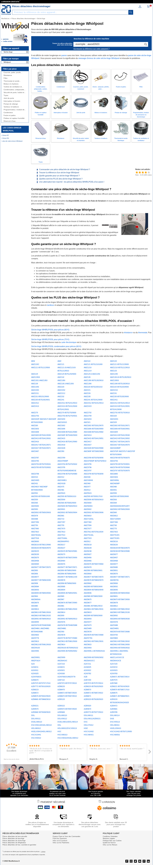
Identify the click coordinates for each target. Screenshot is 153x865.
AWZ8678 (114, 603)
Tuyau (6, 95)
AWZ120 (113, 361)
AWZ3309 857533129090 (41, 435)
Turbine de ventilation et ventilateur (13, 87)
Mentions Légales (109, 838)
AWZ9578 (87, 632)
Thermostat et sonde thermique (11, 81)
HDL (59, 725)
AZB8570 (87, 690)
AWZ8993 (87, 619)
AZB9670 (87, 709)
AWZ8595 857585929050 (41, 593)
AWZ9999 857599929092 (93, 657)
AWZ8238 (87, 551)
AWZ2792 (87, 413)
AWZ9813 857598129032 (120, 641)
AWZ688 (34, 519)
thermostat (142, 333)
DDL (33, 715)
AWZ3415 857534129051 (93, 438)
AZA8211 (34, 667)
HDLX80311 (115, 725)
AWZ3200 (61, 419)
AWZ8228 (87, 548)
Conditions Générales (110, 836)
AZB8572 (34, 693)
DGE (112, 719)
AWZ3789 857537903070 (120, 458)
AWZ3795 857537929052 (41, 467)
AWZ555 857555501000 (40, 496)
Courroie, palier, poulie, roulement (12, 72)
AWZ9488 (114, 625)
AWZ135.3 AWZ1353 (39, 380)
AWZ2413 (35, 406)
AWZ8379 (35, 558)
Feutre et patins (10, 115)
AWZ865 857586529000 (93, 596)
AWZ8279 (61, 554)
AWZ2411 (114, 400)
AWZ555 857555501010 (66, 496)
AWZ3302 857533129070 (93, 425)
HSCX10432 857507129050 (121, 731)
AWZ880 (34, 606)
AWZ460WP (115, 483)
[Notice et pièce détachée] (6, 10)
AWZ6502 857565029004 (67, 512)
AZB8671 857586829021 (119, 696)
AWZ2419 (87, 406)
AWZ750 (34, 525)
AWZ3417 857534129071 (41, 445)
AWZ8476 (61, 564)
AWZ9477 (87, 622)
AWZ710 (60, 519)
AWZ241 (60, 400)
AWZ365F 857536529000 (94, 451)
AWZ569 (113, 503)
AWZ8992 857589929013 (67, 619)
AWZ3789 (61, 458)
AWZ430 (87, 477)
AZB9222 (61, 706)
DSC (86, 722)
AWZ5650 (87, 503)
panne (64, 55)
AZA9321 (61, 670)
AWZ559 (34, 500)
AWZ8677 (87, 603)
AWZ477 (87, 487)
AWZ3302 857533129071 (120, 425)
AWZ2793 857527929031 (67, 416)
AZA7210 (61, 664)
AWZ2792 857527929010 (120, 413)
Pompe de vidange (11, 104)
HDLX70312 (88, 725)
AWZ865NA (35, 599)
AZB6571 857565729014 (119, 677)
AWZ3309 (114, 432)
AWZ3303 (35, 429)
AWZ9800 (114, 638)
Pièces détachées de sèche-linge (14, 840)
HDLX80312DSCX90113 (67, 728)
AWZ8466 (87, 561)
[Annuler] (27, 52)
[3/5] (142, 172)
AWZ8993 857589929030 (120, 619)
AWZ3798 (35, 474)
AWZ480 (113, 487)
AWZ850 (34, 570)
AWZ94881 (61, 628)
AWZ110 (87, 361)
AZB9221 (34, 706)
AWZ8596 (87, 593)
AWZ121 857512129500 (40, 367)
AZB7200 (87, 680)
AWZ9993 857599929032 (120, 648)
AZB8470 (61, 690)
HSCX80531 (115, 735)
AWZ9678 (61, 635)
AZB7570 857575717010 (40, 683)
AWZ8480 (114, 567)
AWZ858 (34, 583)
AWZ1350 (61, 380)
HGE (86, 728)
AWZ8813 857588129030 (67, 609)
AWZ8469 (35, 564)
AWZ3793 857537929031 (41, 464)
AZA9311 (34, 670)
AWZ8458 (35, 561)
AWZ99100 (35, 648)
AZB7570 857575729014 (93, 683)
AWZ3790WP (62, 461)
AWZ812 (87, 541)
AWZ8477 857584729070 (41, 567)
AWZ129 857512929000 (66, 374)
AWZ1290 (114, 374)
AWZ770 (113, 529)
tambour (51, 305)
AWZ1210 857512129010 (120, 367)
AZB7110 (61, 680)
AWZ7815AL (36, 535)
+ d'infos (43, 851)
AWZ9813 (35, 641)
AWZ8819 (87, 612)
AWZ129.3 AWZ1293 (92, 374)
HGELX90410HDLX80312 (41, 731)
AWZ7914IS (114, 535)
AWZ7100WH (115, 519)
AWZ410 (34, 477)
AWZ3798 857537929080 (67, 474)
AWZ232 (60, 396)
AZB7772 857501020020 (40, 686)
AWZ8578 (61, 580)
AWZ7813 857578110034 (93, 532)
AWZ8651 (114, 596)
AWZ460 (87, 483)
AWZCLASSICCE (117, 657)
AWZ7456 (35, 522)
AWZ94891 (114, 628)
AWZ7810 (35, 532)
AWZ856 (34, 574)
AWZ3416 (35, 442)
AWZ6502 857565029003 (41, 512)
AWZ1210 (87, 367)
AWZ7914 (61, 535)
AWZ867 (60, 599)
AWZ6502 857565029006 (93, 512)
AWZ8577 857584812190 (67, 577)
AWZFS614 (35, 661)
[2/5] (139, 172)
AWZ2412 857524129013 (93, 403)
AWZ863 (34, 596)
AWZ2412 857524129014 (120, 403)
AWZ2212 (61, 393)
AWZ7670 (61, 529)
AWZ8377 (114, 554)
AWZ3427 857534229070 (120, 445)
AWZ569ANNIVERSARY (120, 506)
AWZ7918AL (62, 538)
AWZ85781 (114, 580)
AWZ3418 (61, 445)
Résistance (8, 75)
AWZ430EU (62, 480)
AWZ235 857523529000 (119, 396)
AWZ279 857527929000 (66, 413)
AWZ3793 (114, 461)
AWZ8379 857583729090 (67, 558)
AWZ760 (113, 525)
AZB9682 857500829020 (40, 712)
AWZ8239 (35, 554)
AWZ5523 (87, 493)
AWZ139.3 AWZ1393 (65, 384)
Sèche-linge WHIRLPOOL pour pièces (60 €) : (50, 330)
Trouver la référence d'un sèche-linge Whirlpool (59, 173)
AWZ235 (87, 396)
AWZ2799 (87, 416)
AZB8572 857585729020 (67, 693)
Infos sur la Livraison (60, 840)
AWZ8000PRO (63, 541)
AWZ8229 (35, 551)
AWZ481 (60, 490)
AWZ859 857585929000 (93, 586)
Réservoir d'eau (10, 121)
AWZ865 (60, 596)
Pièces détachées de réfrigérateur (14, 843)
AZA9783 (113, 673)
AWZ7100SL (89, 519)
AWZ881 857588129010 (93, 606)
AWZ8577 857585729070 (93, 577)
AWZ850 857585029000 (66, 570)
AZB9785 (113, 712)
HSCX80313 (62, 735)
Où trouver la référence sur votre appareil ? (91, 49)
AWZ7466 (114, 522)
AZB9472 (113, 706)
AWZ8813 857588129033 (41, 612)
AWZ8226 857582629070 (41, 548)
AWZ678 (34, 516)
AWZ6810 (87, 516)
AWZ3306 (61, 429)
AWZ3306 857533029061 (120, 429)
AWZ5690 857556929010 (67, 506)
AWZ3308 (35, 432)
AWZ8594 (61, 590)
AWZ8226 (114, 545)
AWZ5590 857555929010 (93, 500)
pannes (5, 39)
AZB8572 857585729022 (93, 693)
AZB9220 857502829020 (93, 699)
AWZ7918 (35, 538)
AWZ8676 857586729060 (67, 603)
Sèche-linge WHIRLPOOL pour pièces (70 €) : (50, 339)
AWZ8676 (35, 603)
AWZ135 (87, 377)
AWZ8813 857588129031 (93, 609)
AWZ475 (60, 487)
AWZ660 (113, 512)
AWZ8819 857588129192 (41, 615)
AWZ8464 (61, 561)
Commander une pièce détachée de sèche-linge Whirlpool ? (64, 169)
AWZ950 (60, 632)
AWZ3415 (61, 438)
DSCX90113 (115, 722)
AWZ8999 (35, 622)
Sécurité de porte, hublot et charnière (14, 92)
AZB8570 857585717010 (119, 690)
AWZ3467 (35, 451)
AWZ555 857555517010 (93, 496)
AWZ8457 (114, 558)
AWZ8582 (87, 583)
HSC (59, 731)
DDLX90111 (36, 719)
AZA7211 (87, 664)
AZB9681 (113, 709)
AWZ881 (60, 606)
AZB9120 (61, 699)
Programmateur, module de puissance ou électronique (14, 110)
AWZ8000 (35, 541)
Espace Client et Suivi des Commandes (66, 836)
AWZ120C (35, 364)
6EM (33, 361)
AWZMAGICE (115, 661)
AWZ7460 (87, 522)
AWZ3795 (87, 464)
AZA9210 (113, 667)
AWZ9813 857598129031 (93, 641)
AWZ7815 (114, 532)
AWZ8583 (114, 583)
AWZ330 (34, 425)
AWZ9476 (61, 622)
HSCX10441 (36, 735)
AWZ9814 (61, 644)
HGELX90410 (115, 728)
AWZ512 (87, 490)
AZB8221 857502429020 (119, 686)
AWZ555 (113, 493)
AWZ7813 (61, 532)
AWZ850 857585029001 (93, 570)
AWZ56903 (88, 506)
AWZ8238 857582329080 (120, 551)
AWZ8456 (87, 558)
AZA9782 (87, 673)
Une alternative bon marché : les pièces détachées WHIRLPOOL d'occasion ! (71, 182)
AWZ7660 (35, 529)
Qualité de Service (109, 843)
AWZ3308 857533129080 (67, 432)
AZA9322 (87, 670)
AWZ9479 (87, 625)
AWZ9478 (114, 622)
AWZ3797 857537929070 (120, 471)
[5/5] (148, 172)
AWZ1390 (87, 384)
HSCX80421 (89, 735)
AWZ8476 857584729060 (93, 564)
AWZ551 (113, 490)
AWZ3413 (87, 435)
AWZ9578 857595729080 (120, 632)
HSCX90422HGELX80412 (67, 738)
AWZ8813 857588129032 (120, 609)
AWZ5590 (61, 500)
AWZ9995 (35, 651)
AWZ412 (60, 477)
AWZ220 (60, 387)
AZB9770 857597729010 (93, 712)
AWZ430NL (114, 480)
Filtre (5, 78)
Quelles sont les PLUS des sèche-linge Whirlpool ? (60, 179)
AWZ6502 (87, 509)
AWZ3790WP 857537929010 (95, 461)
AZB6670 (34, 680)
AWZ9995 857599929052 (67, 651)
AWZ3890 (114, 474)
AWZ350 (60, 451)
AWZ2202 (61, 390)
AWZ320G (114, 419)
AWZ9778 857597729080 (67, 638)
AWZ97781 (88, 638)
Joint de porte (9, 98)
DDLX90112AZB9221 (92, 719)
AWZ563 (113, 500)
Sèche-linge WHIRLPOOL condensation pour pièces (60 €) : (56, 346)
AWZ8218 (87, 545)
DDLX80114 (115, 715)
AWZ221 (87, 390)
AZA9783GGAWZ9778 (66, 677)
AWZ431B (61, 483)
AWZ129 (34, 374)
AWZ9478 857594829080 (41, 625)
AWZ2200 (35, 390)
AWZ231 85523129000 (40, 396)
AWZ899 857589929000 (93, 615)
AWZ (59, 361)
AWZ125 (113, 371)
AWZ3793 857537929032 (67, 464)
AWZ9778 (35, 638)
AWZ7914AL (89, 535)
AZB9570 (34, 709)
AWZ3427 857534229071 (41, 448)
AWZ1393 (35, 387)
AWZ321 (87, 422)
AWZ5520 (61, 493)
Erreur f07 (6, 135)
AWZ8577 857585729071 (120, 577)
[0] (148, 7)
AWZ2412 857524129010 (67, 403)
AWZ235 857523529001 (40, 400)
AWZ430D (35, 480)
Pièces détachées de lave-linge (13, 838)
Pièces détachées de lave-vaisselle (15, 836)
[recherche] (130, 12)
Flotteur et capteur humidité (14, 118)
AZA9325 (34, 673)
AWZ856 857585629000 (66, 574)
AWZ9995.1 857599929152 (94, 651)
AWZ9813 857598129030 (67, 641)
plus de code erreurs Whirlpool (12, 141)
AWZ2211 (35, 393)
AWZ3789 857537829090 (93, 458)
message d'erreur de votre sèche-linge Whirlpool (98, 58)
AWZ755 (60, 525)
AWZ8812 (114, 606)
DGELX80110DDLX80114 (67, 722)
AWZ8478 (87, 567)
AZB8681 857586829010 (40, 699)
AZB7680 (113, 683)
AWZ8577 (35, 577)
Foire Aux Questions (60, 838)
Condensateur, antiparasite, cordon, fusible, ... (14, 90)
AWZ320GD (62, 422)
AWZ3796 (87, 467)
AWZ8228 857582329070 (120, 548)
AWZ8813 (35, 609)
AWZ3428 (61, 448)
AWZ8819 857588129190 (120, 612)
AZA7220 (113, 664)
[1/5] (136, 172)
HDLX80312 (36, 728)
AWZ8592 (114, 586)
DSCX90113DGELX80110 (41, 725)
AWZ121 (60, 364)
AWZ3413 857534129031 (41, 438)
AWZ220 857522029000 (119, 387)
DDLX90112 (62, 719)
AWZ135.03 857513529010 (120, 377)
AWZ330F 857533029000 (67, 435)
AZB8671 (87, 696)
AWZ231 (113, 393)
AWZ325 (113, 422)
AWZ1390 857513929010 (120, 384)
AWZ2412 (35, 403)
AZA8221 (61, 667)
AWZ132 (60, 377)
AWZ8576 (114, 574)
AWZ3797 (87, 471)
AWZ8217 (61, 545)
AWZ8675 (87, 599)
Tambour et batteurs (11, 107)
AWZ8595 (114, 590)
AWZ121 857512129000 (119, 364)
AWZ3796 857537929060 (120, 467)
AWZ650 (34, 509)
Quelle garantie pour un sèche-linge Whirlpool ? (59, 176)
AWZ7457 (61, 522)
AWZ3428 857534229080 (93, 448)
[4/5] (145, 172)
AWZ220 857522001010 (93, 387)
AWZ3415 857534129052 (120, 438)
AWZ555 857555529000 (119, 496)
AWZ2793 (35, 416)
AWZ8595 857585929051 (67, 593)
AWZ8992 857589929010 (41, 619)
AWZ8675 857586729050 (120, 599)
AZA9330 (61, 673)
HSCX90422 (36, 738)
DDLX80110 (62, 715)
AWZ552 (34, 493)
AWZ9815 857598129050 (120, 644)
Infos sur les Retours (110, 845)
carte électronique (68, 342)
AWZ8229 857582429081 (67, 551)
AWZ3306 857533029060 (93, 429)
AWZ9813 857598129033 (41, 644)
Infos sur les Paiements (61, 843)
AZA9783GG (36, 677)
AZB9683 (61, 712)
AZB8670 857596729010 (67, 696)
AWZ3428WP (115, 448)
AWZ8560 (87, 574)
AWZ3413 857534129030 (120, 435)
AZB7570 (113, 680)
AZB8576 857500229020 (40, 696)
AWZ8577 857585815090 (41, 580)
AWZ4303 (114, 477)
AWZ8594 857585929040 (93, 590)
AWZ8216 (114, 541)
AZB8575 (113, 693)
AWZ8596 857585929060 (120, 593)
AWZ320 (113, 416)
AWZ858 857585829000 (66, 583)
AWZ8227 (61, 548)
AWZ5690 (35, 506)
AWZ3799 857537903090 (93, 474)
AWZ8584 (35, 586)
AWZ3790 (35, 461)
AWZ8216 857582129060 (41, 545)
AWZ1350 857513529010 (93, 380)
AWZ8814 (61, 612)
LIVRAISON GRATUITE (10, 2)
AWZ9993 (87, 648)
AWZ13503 (114, 380)
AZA (33, 664)
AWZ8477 (114, 564)
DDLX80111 (88, 715)
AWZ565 (34, 503)
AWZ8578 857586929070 (93, 580)
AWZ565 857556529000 (66, 503)
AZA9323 (113, 670)
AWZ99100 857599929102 (67, 648)
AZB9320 (87, 706)
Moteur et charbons (11, 84)
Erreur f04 (6, 138)
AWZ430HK (88, 480)
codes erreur (7, 41)
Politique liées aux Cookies (112, 840)
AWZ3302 (61, 425)
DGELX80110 (36, 722)
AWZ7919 (87, 538)
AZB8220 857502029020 (93, 686)
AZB (85, 677)
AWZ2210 (114, 390)
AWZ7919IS (114, 538)
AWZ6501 (61, 509)
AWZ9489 (87, 628)
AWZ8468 (114, 561)
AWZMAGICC (89, 661)
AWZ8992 (114, 615)
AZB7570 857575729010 (67, 683)
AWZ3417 (87, 442)
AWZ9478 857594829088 (67, 625)
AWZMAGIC (62, 661)
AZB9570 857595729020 (67, 709)
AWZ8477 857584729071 (67, 567)
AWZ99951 (35, 657)
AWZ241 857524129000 (93, 400)
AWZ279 (34, 413)
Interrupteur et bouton (12, 101)
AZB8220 (61, 686)
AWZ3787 (35, 458)
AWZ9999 (61, 657)
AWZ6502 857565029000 (120, 509)
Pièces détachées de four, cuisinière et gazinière (19, 845)
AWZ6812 (114, 516)
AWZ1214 (87, 371)
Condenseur (8, 112)
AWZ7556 (87, 525)
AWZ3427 (87, 445)
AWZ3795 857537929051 (120, 464)
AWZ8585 (61, 586)
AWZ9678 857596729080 (93, 635)
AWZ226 (87, 393)
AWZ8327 (87, 554)
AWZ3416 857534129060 (67, 442)
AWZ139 (34, 384)
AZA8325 (87, 667)
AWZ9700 (114, 635)
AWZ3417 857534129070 (120, 442)
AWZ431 (34, 483)
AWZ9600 (35, 635)
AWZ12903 (35, 377)
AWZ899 (60, 615)
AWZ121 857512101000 (93, 364)
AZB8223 (34, 690)
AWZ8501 (114, 570)
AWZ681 (60, 516)
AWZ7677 (87, 529)
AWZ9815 (87, 644)
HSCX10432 (89, 731)
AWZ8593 (35, 590)
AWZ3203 (87, 419)
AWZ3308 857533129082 (93, 432)
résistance (128, 333)
